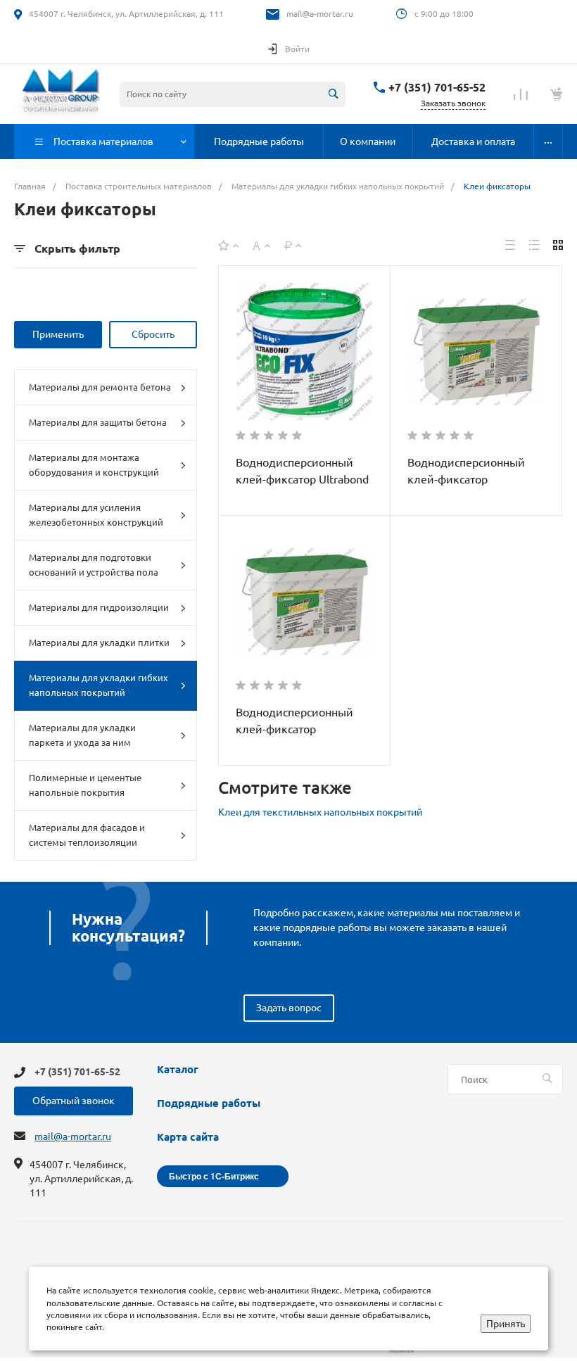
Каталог (177, 1069)
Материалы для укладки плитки (99, 642)
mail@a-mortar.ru (319, 13)
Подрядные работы (208, 1103)
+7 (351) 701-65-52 (437, 87)
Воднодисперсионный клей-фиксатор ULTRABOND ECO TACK (467, 479)
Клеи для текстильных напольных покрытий (320, 812)
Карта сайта (188, 1137)
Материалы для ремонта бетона (100, 387)
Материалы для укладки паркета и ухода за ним (82, 735)
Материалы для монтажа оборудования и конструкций (94, 464)
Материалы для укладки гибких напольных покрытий (98, 685)
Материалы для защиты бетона (98, 422)
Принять (505, 1323)
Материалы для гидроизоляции (99, 607)
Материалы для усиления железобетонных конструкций (96, 514)
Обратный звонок (73, 1100)
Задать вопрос (289, 1007)
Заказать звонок (453, 103)
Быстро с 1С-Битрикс (214, 1176)
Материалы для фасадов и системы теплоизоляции (87, 835)
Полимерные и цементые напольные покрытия (85, 785)
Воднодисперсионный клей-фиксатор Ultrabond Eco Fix (302, 479)
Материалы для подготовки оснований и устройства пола (93, 564)
